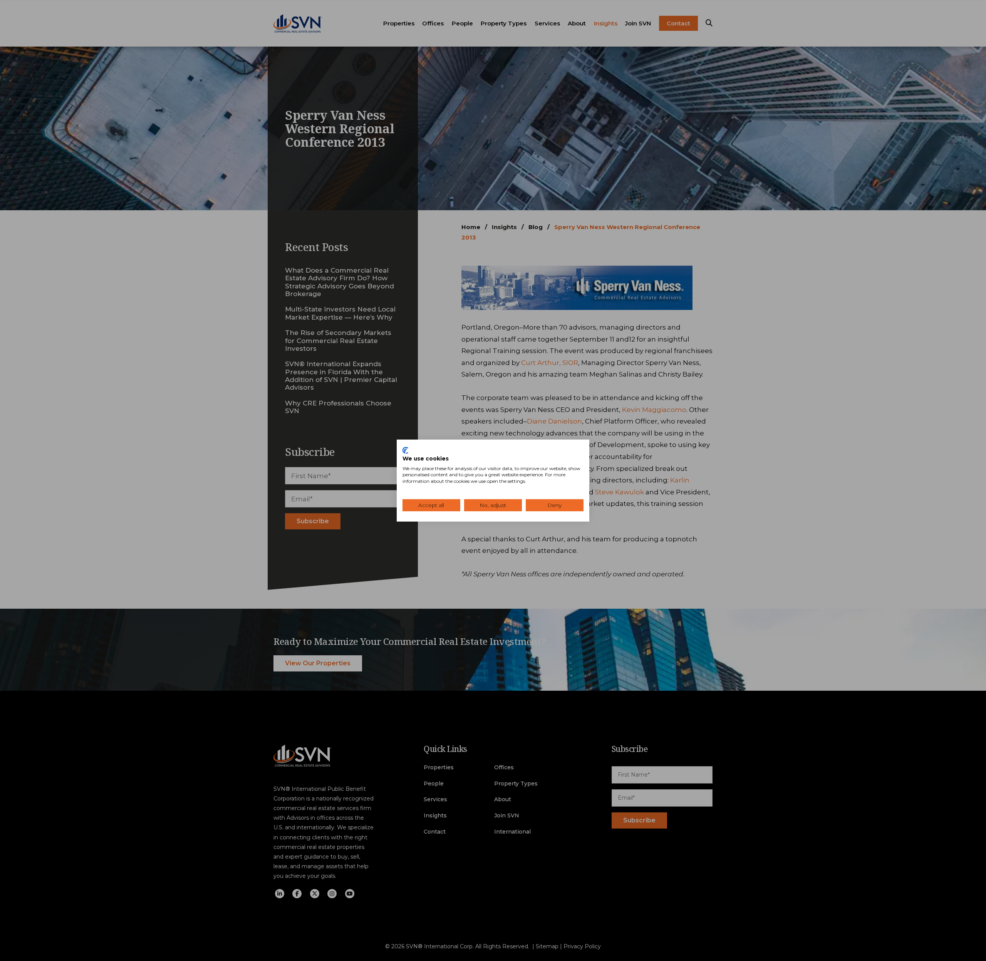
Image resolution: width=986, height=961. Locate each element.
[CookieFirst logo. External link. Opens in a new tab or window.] (405, 450)
